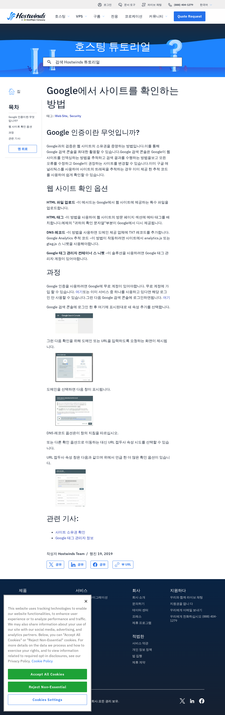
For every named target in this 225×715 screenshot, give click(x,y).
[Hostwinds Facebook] (199, 701)
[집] (26, 16)
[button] (190, 16)
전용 (114, 16)
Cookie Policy (42, 661)
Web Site (61, 116)
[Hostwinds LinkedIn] (190, 701)
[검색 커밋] (49, 62)
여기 (79, 292)
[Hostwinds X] (180, 701)
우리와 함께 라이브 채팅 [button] (186, 597)
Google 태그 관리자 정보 (74, 538)
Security (75, 116)
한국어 (204, 4)
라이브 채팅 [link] (155, 4)
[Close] (86, 601)
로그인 (108, 4)
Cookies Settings (47, 699)
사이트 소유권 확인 (70, 532)
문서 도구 (130, 4)
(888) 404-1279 (183, 4)
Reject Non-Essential (47, 687)
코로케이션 (134, 16)
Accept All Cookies (47, 674)
